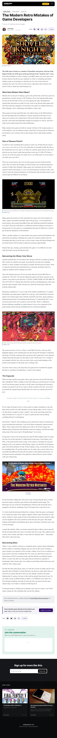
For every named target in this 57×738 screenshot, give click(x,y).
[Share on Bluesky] (38, 29)
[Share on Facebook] (34, 29)
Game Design (6, 11)
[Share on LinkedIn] (42, 29)
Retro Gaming (16, 11)
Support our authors (46, 610)
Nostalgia (23, 11)
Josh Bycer (10, 28)
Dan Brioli (35, 726)
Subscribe (45, 3)
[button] (52, 3)
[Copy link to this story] (45, 29)
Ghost (26, 726)
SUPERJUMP (26, 724)
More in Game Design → (49, 685)
